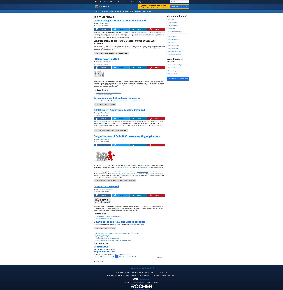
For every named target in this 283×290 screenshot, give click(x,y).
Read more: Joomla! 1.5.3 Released (105, 104)
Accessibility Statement (113, 275)
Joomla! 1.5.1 (118, 208)
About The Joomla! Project (175, 32)
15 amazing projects (140, 32)
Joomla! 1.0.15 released (102, 235)
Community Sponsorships (175, 71)
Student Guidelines (143, 167)
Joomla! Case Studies (173, 39)
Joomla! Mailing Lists (173, 45)
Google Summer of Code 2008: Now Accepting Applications (127, 136)
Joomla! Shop (171, 42)
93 (113, 256)
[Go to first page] (95, 256)
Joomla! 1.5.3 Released (106, 58)
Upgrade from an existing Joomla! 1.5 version (108, 93)
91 (107, 256)
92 (110, 256)
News (131, 11)
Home (96, 11)
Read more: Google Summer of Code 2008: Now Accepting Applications (115, 181)
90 (104, 256)
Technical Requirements (174, 54)
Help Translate (157, 275)
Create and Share (173, 25)
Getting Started (172, 22)
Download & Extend (109, 2)
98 (129, 256)
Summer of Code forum (154, 174)
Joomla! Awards (172, 36)
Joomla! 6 (125, 11)
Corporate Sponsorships (175, 65)
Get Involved (171, 28)
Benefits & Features (115, 11)
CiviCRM (109, 36)
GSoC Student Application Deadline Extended (119, 109)
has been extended (134, 122)
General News (105, 23)
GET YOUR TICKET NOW (179, 7)
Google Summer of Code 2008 (104, 122)
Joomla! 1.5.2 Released (106, 186)
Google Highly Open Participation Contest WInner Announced (113, 240)
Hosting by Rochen (141, 289)
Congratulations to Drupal (103, 237)
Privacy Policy (125, 275)
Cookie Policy (133, 275)
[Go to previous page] (98, 256)
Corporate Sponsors (173, 68)
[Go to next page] (132, 256)
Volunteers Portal (173, 74)
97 (126, 256)
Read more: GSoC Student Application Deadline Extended (111, 130)
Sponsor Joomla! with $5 (145, 275)
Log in (174, 275)
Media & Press (147, 11)
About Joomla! (104, 11)
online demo (116, 101)
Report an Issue (166, 275)
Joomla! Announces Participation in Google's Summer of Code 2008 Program (117, 233)
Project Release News (107, 62)
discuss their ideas (142, 172)
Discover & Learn (123, 2)
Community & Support (137, 2)
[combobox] (179, 1)
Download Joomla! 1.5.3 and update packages (117, 98)
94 (116, 256)
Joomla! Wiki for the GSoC (122, 167)
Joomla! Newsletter (173, 48)
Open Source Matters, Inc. (140, 282)
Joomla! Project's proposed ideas (120, 174)
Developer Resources (153, 2)
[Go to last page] (135, 256)
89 (101, 256)
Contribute (138, 11)
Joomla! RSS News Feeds (174, 51)
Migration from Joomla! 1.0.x (104, 95)
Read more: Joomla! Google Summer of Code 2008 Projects (111, 53)
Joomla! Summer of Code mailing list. (130, 175)
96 (123, 256)
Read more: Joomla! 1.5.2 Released (105, 228)
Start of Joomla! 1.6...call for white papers (107, 238)
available (133, 101)
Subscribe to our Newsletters (178, 79)
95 (120, 256)
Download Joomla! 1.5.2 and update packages (119, 221)
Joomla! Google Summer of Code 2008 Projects (120, 20)
